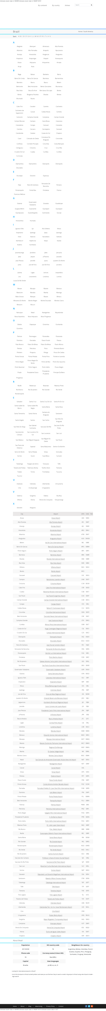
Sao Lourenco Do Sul (32, 433)
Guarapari (46, 209)
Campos (32, 121)
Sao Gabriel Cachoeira (32, 426)
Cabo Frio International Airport (56, 588)
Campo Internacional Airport (56, 633)
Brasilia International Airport (56, 559)
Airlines (67, 5)
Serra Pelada (33, 452)
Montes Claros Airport (56, 756)
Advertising (38, 1006)
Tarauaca (46, 464)
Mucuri (33, 305)
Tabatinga (19, 464)
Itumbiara (32, 245)
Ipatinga (32, 233)
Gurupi (59, 213)
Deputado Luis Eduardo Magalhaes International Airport (56, 874)
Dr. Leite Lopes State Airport (56, 825)
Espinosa (46, 176)
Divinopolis (59, 164)
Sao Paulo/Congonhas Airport (55, 596)
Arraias (59, 62)
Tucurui (19, 476)
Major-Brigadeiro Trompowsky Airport (56, 919)
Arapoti (46, 58)
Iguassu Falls (20, 229)
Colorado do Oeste (33, 138)
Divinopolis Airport (56, 637)
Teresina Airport (56, 891)
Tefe (59, 464)
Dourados (19, 168)
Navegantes (46, 312)
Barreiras (46, 78)
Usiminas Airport (55, 690)
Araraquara (59, 58)
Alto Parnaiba (32, 50)
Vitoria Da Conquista (45, 500)
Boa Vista (19, 90)
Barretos (19, 82)
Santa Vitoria (33, 414)
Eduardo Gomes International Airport (56, 735)
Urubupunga (33, 488)
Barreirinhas (59, 78)
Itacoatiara (45, 237)
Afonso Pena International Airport (56, 624)
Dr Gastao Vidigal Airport (56, 751)
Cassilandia (19, 133)
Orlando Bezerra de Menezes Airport (56, 698)
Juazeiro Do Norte (59, 261)
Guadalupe (59, 203)
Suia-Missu (45, 456)
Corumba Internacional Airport (56, 612)
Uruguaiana (46, 488)
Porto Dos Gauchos (59, 362)
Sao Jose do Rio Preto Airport (56, 862)
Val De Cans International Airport (55, 543)
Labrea (19, 273)
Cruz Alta (59, 148)
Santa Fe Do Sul (59, 402)
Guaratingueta (32, 213)
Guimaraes (45, 213)
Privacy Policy (50, 1006)
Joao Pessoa (19, 261)
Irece (19, 237)
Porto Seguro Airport (55, 551)
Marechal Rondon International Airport (55, 592)
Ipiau (45, 233)
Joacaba (59, 257)
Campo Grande (59, 117)
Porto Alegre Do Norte (33, 362)
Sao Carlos (45, 420)
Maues (46, 297)
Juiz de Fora (32, 265)
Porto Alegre (20, 362)
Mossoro (19, 305)
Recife (19, 386)
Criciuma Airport (56, 583)
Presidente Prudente (45, 372)
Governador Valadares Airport (56, 670)
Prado (19, 372)
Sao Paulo (59, 440)
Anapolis (46, 50)
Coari (19, 138)
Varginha (33, 496)
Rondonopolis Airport (56, 846)
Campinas (46, 117)
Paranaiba (46, 336)
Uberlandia (46, 484)
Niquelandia (59, 312)
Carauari (46, 125)
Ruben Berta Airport (55, 915)
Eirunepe (19, 176)
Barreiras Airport (55, 555)
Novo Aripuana (32, 317)
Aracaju (19, 54)
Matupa (32, 297)
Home (15, 1006)
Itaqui (46, 241)
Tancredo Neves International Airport (56, 616)
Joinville (32, 261)
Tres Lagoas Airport (56, 895)
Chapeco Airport (56, 936)
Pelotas (19, 348)
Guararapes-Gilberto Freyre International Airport (56, 833)
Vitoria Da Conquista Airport (56, 928)
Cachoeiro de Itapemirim (19, 111)
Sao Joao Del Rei (46, 427)
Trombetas (45, 472)
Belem (59, 82)
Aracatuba (32, 54)
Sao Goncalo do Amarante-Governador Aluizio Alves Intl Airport (56, 760)
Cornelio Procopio (32, 144)
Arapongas (32, 58)
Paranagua (32, 336)
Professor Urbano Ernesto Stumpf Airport (55, 858)
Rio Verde (59, 390)
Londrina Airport (56, 727)
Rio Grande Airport (56, 842)
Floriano (59, 185)
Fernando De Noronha (46, 185)
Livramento (32, 277)
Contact (61, 1006)
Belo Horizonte (32, 86)
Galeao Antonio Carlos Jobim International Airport (56, 661)
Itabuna (32, 237)
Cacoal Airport (55, 768)
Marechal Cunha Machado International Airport (56, 866)
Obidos (19, 324)
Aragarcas (46, 54)
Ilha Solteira (46, 229)
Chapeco (59, 133)
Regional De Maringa (55, 747)
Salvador (19, 402)
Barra (59, 74)
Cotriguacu (19, 148)
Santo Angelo (19, 420)
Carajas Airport (56, 604)
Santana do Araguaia (46, 413)
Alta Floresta (59, 46)
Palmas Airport (56, 805)
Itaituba (59, 237)
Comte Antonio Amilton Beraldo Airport (56, 784)
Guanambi (32, 209)
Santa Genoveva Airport (55, 674)
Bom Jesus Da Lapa (46, 90)
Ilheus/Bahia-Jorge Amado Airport (56, 686)
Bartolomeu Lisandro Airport (56, 579)
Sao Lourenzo (45, 433)
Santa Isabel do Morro (20, 407)
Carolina (19, 129)
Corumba (46, 144)
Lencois (45, 273)
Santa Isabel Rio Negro (33, 407)
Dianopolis (46, 164)
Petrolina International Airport (56, 809)
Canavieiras (19, 125)
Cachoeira (59, 106)
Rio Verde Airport (55, 850)
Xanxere (19, 508)
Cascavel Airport (56, 575)
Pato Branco (20, 344)
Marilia (46, 293)
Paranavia (59, 336)
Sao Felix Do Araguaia (59, 420)
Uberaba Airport (56, 903)
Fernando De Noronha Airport (55, 649)
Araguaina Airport (56, 538)
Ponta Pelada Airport (56, 796)
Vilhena (19, 500)
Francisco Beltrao (19, 194)
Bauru (33, 82)
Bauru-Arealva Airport (56, 719)
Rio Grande (45, 390)
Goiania (19, 203)
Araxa (19, 62)
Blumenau (59, 86)
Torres (33, 472)
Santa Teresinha (19, 414)
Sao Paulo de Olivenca (19, 446)
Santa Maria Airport (56, 837)
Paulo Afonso (59, 344)
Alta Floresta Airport (55, 522)
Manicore (20, 293)
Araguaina (59, 54)
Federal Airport (56, 776)
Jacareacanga (19, 253)
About (22, 1006)
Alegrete (19, 46)
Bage (19, 74)
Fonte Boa (32, 190)
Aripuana (33, 62)
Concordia (59, 138)
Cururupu (19, 156)
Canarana (59, 121)
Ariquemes (45, 62)
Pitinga (46, 352)
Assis (32, 66)
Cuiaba (33, 152)
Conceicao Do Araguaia (46, 138)
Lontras (59, 277)
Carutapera (46, 129)
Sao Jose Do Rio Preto (59, 426)
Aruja (19, 66)
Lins (19, 277)
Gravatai (46, 203)
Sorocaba (59, 452)
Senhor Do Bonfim (59, 447)
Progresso (19, 378)
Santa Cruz (32, 402)
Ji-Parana (46, 257)
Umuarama (59, 484)
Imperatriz (19, 233)
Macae (19, 288)
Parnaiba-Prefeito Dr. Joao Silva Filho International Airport (55, 788)
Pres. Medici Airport (56, 829)
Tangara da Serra (32, 464)
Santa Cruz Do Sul (46, 402)
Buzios (33, 99)
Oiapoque (33, 324)
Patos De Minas (33, 344)
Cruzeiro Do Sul (20, 152)
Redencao (32, 386)
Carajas (32, 125)
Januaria (59, 253)
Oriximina (46, 324)
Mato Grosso (20, 297)
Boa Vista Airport (55, 563)
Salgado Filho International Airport (56, 813)
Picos (46, 348)
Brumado (20, 99)
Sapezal (32, 447)
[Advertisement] (53, 19)
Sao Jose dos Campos (20, 433)
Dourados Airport (55, 641)
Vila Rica (59, 496)
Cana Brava (46, 121)
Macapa (32, 288)
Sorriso (19, 456)
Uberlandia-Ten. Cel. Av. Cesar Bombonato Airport (56, 907)
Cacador (32, 106)
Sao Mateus (19, 440)
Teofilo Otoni (46, 468)
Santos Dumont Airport (55, 854)
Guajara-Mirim (19, 209)
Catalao (32, 133)
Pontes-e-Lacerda (59, 356)
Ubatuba (19, 484)
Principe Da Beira (59, 372)
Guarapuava (20, 213)
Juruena (59, 265)
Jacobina (32, 253)
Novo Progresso (46, 317)
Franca (59, 190)
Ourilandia (59, 324)
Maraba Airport (56, 731)
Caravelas (59, 125)
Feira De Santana (32, 185)
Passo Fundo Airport (55, 780)
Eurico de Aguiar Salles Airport (56, 932)
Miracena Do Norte (19, 301)
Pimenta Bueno (59, 348)
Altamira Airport (56, 534)
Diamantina (19, 164)
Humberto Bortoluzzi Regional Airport (56, 702)
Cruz (45, 148)
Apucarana (59, 50)
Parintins (19, 340)
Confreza (19, 144)
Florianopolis (20, 190)
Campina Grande (32, 117)
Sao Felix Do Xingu (19, 427)
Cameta (59, 112)
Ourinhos (20, 328)
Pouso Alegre (59, 367)
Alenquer (33, 46)
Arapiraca (19, 58)
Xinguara (33, 508)
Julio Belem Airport (56, 792)
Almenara (46, 46)
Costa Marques (59, 144)
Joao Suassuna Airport (56, 620)
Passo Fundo (46, 340)
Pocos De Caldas (59, 352)
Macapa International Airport (56, 739)
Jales (45, 253)
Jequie (33, 257)
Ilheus (59, 229)
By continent (42, 5)
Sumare (59, 456)
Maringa (59, 293)
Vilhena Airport (56, 567)
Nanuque (20, 312)
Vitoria (33, 500)
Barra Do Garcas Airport (56, 547)
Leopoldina (59, 273)
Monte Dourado (46, 301)
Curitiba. (46, 152)
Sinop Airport (56, 772)
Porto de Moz (46, 362)
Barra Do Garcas (32, 78)
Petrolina (33, 348)
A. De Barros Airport (55, 817)
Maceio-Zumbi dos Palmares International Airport (56, 743)
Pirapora (32, 352)
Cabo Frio (20, 106)
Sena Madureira (46, 447)
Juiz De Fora (46, 265)
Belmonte (19, 86)
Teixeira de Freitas (19, 468)
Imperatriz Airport (56, 682)
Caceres (45, 106)
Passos (59, 340)
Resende (46, 386)
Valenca (19, 496)
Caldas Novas (46, 112)
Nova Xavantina (20, 317)
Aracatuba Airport (56, 530)
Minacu (59, 297)
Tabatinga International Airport (56, 882)
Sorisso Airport (55, 870)
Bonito (59, 90)
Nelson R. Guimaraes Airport (56, 608)
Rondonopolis (19, 394)
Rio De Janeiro (32, 390)
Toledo (19, 472)
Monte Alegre (32, 301)
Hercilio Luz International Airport (55, 653)
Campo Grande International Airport (56, 600)
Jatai (19, 257)
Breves (59, 94)
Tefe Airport (56, 887)
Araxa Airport (56, 518)
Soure (33, 456)
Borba (19, 94)
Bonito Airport (55, 571)
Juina (19, 265)
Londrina (46, 277)
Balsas (33, 74)
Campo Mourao (19, 121)
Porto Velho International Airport (55, 821)
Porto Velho (46, 367)
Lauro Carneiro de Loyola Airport (55, 706)
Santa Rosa (59, 407)
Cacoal (33, 112)
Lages (33, 273)
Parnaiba (33, 340)
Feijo (19, 185)
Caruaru (32, 129)
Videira (46, 496)
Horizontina (19, 221)
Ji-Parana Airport (56, 715)
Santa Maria (46, 407)
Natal (32, 312)
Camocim (20, 117)
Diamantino (32, 164)
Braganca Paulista (33, 94)
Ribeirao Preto (59, 386)
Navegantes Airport (56, 764)
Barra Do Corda (20, 78)
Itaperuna (32, 241)
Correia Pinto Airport (55, 723)
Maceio (46, 288)
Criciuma (33, 148)
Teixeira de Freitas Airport (56, 899)
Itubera (19, 245)
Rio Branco (19, 390)
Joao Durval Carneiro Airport (56, 645)
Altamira (19, 50)
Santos (33, 420)
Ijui (33, 229)
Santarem (59, 414)
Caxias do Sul (46, 133)
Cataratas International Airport (56, 678)
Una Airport (56, 911)
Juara (46, 261)
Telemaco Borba (32, 468)
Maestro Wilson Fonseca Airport (56, 878)
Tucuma (59, 472)
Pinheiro (19, 352)
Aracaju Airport (56, 526)
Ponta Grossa (19, 356)
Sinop (46, 452)
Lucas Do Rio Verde (19, 281)
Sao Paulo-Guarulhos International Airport (55, 665)
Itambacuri (19, 241)
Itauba (59, 241)
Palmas (19, 336)
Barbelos (46, 74)
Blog (29, 1006)
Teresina (59, 468)
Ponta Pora (45, 356)
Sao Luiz (59, 433)
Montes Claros (59, 301)
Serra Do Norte (19, 452)
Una (19, 488)
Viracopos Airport (55, 923)
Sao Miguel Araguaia (32, 440)
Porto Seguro (32, 367)
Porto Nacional (19, 367)
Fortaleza (46, 190)
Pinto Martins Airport (56, 657)
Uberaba (33, 484)
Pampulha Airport (56, 801)
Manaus (59, 288)
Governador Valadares (33, 203)
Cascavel (59, 129)
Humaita (33, 221)
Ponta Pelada (32, 356)
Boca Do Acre (32, 90)
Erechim (32, 176)
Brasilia (46, 94)
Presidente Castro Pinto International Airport (55, 710)
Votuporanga (59, 500)
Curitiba (59, 152)
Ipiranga (59, 233)
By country (56, 5)
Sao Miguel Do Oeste (45, 440)
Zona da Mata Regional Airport (56, 694)
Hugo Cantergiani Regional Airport (56, 629)
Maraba (32, 293)
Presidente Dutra (32, 372)
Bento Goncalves (46, 86)
